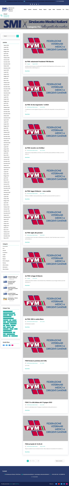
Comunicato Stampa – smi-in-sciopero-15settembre (13, 277)
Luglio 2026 (6, 47)
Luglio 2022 (6, 146)
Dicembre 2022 (7, 136)
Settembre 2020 (7, 192)
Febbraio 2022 (6, 157)
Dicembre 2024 (7, 86)
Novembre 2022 (7, 138)
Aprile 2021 (6, 177)
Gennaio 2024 (6, 109)
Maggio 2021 (6, 175)
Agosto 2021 (6, 169)
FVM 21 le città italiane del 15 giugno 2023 (38, 402)
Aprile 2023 (6, 128)
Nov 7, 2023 (42, 193)
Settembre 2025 (7, 68)
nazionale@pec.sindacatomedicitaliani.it (46, 1)
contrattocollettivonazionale (11, 321)
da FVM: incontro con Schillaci (34, 148)
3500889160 (6, 16)
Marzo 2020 (6, 204)
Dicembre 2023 (7, 111)
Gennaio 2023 (6, 134)
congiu (5, 321)
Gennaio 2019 (6, 233)
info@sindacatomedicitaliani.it (31, 1)
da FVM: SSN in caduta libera (34, 319)
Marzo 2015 (6, 238)
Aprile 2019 (6, 227)
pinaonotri (8, 327)
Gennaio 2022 (6, 159)
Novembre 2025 (7, 63)
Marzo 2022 (6, 155)
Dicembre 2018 (7, 235)
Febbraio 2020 (6, 207)
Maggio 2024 (6, 101)
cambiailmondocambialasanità (8, 318)
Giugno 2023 (6, 124)
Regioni (45, 9)
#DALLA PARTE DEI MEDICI (8, 311)
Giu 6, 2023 (42, 404)
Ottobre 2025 (6, 66)
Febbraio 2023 (6, 132)
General (4, 250)
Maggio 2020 (6, 200)
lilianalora (7, 325)
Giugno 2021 (6, 173)
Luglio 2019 (6, 221)
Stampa (4, 262)
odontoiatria (13, 325)
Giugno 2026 (6, 49)
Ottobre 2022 (6, 140)
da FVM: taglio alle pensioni (34, 233)
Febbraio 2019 (6, 231)
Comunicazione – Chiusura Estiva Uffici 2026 (13, 299)
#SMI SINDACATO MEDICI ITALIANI (9, 313)
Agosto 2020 (6, 194)
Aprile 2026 (6, 53)
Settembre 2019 (7, 217)
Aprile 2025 (6, 78)
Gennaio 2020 (6, 209)
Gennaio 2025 (6, 84)
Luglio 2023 (6, 121)
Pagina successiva (60, 460)
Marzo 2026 (6, 55)
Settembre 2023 (7, 117)
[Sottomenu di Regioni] (46, 9)
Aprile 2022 (6, 153)
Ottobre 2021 (6, 165)
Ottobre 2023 (6, 115)
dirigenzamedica (6, 323)
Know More (27, 71)
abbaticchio (5, 314)
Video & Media (5, 269)
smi (14, 332)
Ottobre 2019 (6, 215)
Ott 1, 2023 (42, 363)
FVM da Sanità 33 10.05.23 (33, 444)
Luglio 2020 (6, 196)
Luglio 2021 (6, 171)
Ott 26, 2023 (35, 278)
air (14, 314)
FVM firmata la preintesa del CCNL (36, 361)
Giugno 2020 (6, 198)
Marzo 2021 (6, 180)
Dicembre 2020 (7, 186)
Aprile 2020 (6, 202)
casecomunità (6, 320)
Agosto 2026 (6, 45)
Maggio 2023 (6, 126)
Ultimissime (5, 267)
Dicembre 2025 (7, 61)
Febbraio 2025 (6, 82)
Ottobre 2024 (6, 90)
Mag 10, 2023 (42, 446)
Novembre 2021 (7, 163)
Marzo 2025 (6, 80)
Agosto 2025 (6, 70)
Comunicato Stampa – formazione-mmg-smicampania (12, 282)
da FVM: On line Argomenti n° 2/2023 (37, 105)
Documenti (35, 9)
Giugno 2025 (6, 74)
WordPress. (17, 483)
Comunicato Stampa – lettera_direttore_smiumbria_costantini (13, 288)
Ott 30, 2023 (42, 235)
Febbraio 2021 (6, 182)
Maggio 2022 (6, 150)
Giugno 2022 (6, 148)
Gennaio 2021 (6, 184)
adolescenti (11, 314)
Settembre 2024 (7, 93)
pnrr (12, 327)
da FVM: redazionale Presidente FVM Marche (39, 61)
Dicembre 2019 (7, 211)
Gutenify (11, 483)
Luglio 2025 (6, 72)
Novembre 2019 (7, 213)
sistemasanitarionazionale (8, 332)
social (4, 334)
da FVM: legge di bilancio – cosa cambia (38, 191)
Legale (4, 254)
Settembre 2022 (7, 142)
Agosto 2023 (6, 119)
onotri (4, 327)
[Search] (17, 36)
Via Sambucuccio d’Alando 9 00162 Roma (15, 1)
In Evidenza (5, 252)
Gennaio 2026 (6, 59)
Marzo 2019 (6, 229)
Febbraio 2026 (6, 57)
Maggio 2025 (6, 76)
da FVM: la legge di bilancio (33, 276)
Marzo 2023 (6, 130)
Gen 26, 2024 (42, 107)
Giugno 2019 (6, 223)
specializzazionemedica (10, 334)
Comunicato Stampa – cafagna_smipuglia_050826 (13, 294)
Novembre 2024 (7, 88)
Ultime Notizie (5, 265)
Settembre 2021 (7, 167)
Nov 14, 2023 (42, 150)
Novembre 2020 (7, 188)
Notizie (4, 256)
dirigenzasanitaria (13, 323)
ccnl (10, 320)
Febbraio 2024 (6, 107)
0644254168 (6, 15)
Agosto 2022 (6, 144)
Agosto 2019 (6, 219)
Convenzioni (5, 246)
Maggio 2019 (6, 225)
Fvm (3, 248)
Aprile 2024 (6, 103)
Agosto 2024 (6, 95)
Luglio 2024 (6, 97)
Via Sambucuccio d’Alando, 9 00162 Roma (13, 474)
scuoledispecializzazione (7, 330)
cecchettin (14, 320)
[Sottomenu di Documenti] (37, 9)
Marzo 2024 (6, 105)
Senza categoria (6, 260)
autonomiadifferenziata (7, 316)
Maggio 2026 (6, 51)
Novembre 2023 (7, 113)
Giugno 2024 (6, 99)
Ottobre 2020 (6, 190)
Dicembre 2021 (7, 161)
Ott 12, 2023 (42, 321)
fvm (4, 325)
